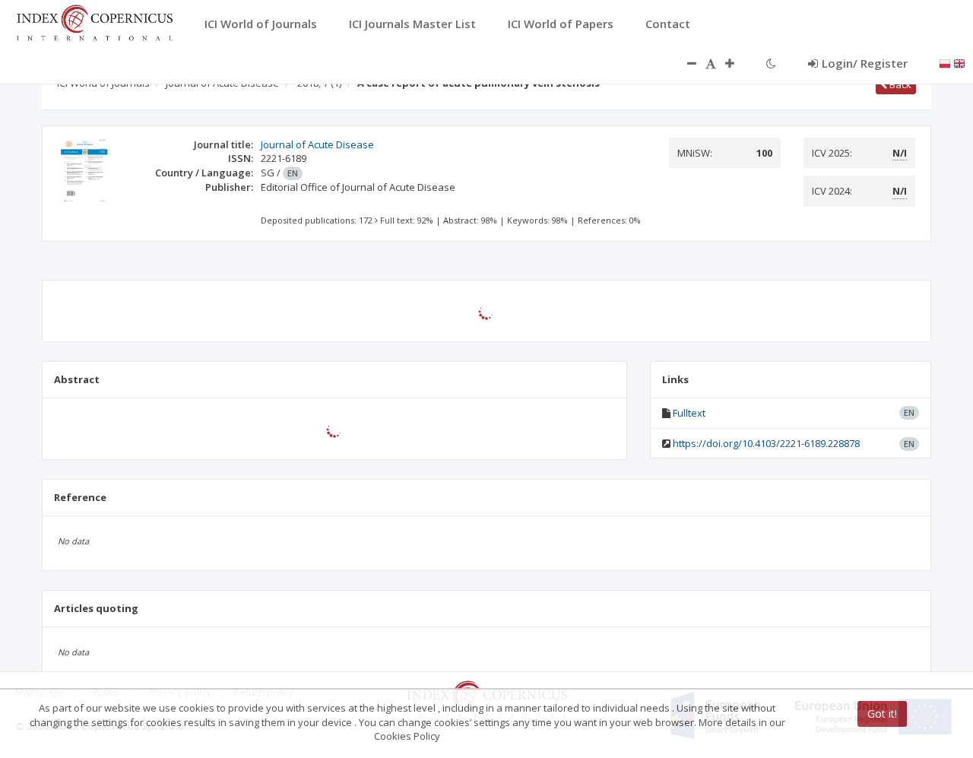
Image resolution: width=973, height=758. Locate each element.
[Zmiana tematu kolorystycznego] (771, 63)
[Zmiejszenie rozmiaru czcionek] (684, 63)
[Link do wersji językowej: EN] (959, 62)
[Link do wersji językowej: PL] (945, 62)
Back (899, 84)
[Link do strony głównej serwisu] (94, 21)
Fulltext (689, 413)
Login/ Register (865, 63)
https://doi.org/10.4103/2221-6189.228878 (766, 443)
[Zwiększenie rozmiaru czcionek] (737, 63)
